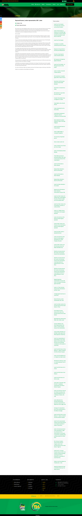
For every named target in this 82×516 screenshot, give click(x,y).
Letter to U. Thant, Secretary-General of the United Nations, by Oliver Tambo (59, 289)
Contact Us (62, 4)
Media (43, 4)
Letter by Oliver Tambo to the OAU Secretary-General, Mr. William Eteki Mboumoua (59, 246)
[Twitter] (1, 20)
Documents (48, 4)
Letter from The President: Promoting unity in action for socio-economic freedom (59, 26)
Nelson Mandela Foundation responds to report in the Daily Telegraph (59, 121)
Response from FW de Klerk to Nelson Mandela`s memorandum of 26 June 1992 (59, 191)
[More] (1, 28)
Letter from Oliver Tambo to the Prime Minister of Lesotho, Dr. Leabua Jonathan (59, 205)
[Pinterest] (1, 22)
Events (54, 4)
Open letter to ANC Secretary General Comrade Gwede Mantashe (59, 83)
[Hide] (0, 29)
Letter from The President (58, 40)
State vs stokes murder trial (59, 141)
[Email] (1, 26)
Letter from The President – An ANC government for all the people (59, 66)
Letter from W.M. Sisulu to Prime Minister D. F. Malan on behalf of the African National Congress (60, 350)
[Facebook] (1, 18)
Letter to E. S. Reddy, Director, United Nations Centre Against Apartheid (59, 212)
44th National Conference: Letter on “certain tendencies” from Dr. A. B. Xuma (60, 362)
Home (32, 4)
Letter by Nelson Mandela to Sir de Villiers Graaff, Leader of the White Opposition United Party (59, 333)
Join (58, 4)
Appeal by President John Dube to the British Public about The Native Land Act (59, 468)
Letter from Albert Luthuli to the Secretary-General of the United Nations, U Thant (60, 305)
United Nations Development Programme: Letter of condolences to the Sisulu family (60, 115)
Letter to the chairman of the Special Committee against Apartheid (59, 218)
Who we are (37, 4)
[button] (74, 1)
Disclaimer (38, 515)
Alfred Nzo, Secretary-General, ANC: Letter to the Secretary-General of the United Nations (59, 253)
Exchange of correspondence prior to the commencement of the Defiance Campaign (59, 409)
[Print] (1, 24)
